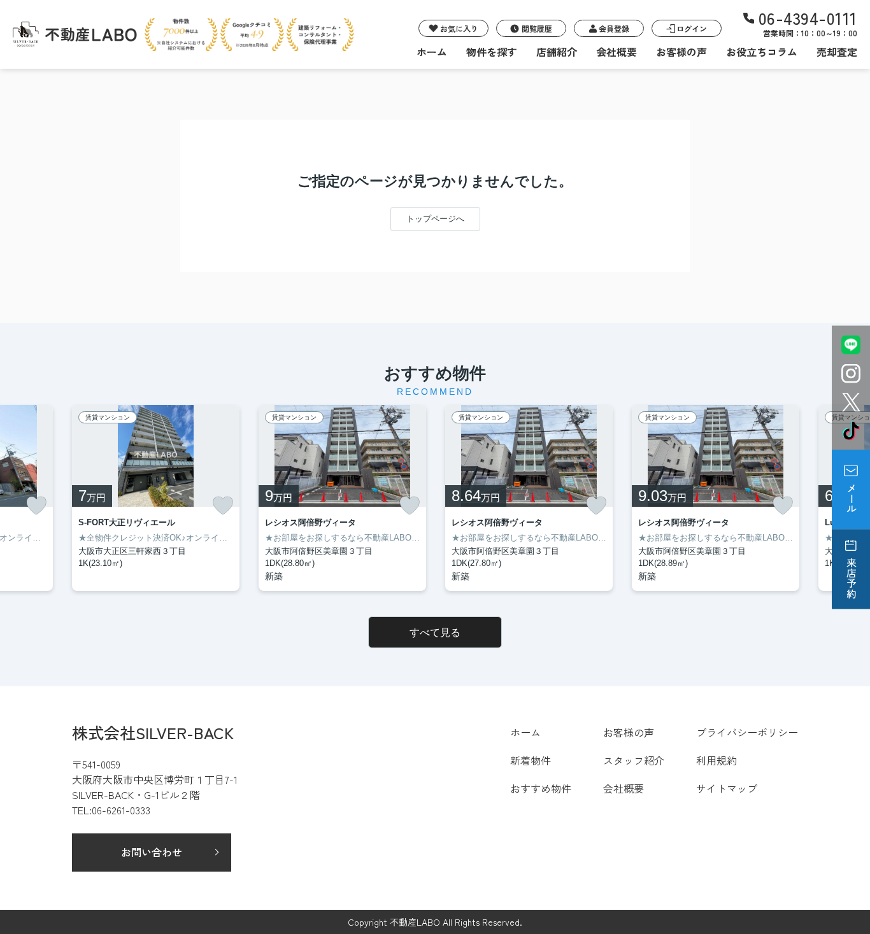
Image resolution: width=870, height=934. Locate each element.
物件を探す (491, 52)
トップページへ (435, 218)
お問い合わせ (151, 852)
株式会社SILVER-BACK (153, 732)
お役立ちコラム (761, 52)
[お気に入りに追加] (36, 505)
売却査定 (837, 52)
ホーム (432, 52)
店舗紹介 (556, 52)
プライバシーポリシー (747, 732)
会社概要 (616, 52)
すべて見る (435, 632)
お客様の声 (681, 52)
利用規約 (716, 760)
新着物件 (530, 760)
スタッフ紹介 (633, 760)
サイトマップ (726, 788)
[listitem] (155, 498)
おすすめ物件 (540, 788)
